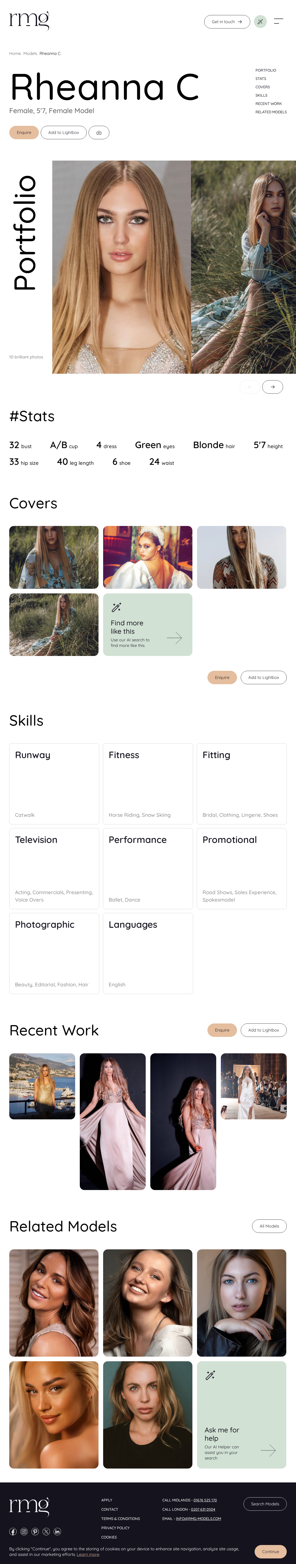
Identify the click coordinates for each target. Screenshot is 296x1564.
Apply (106, 1500)
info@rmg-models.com (198, 1518)
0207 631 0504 (203, 1509)
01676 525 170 (205, 1500)
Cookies (109, 1537)
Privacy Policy (115, 1528)
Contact (109, 1509)
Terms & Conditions (120, 1518)
